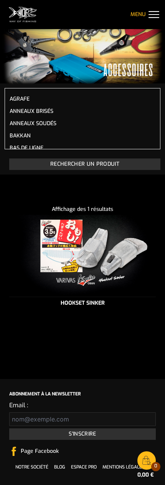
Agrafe (20, 99)
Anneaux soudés (33, 123)
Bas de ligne (26, 148)
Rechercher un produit (84, 164)
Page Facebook (40, 451)
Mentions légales (123, 467)
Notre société (31, 467)
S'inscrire (82, 434)
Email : (18, 405)
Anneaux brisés (31, 111)
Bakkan (20, 135)
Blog (59, 467)
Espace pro (84, 467)
